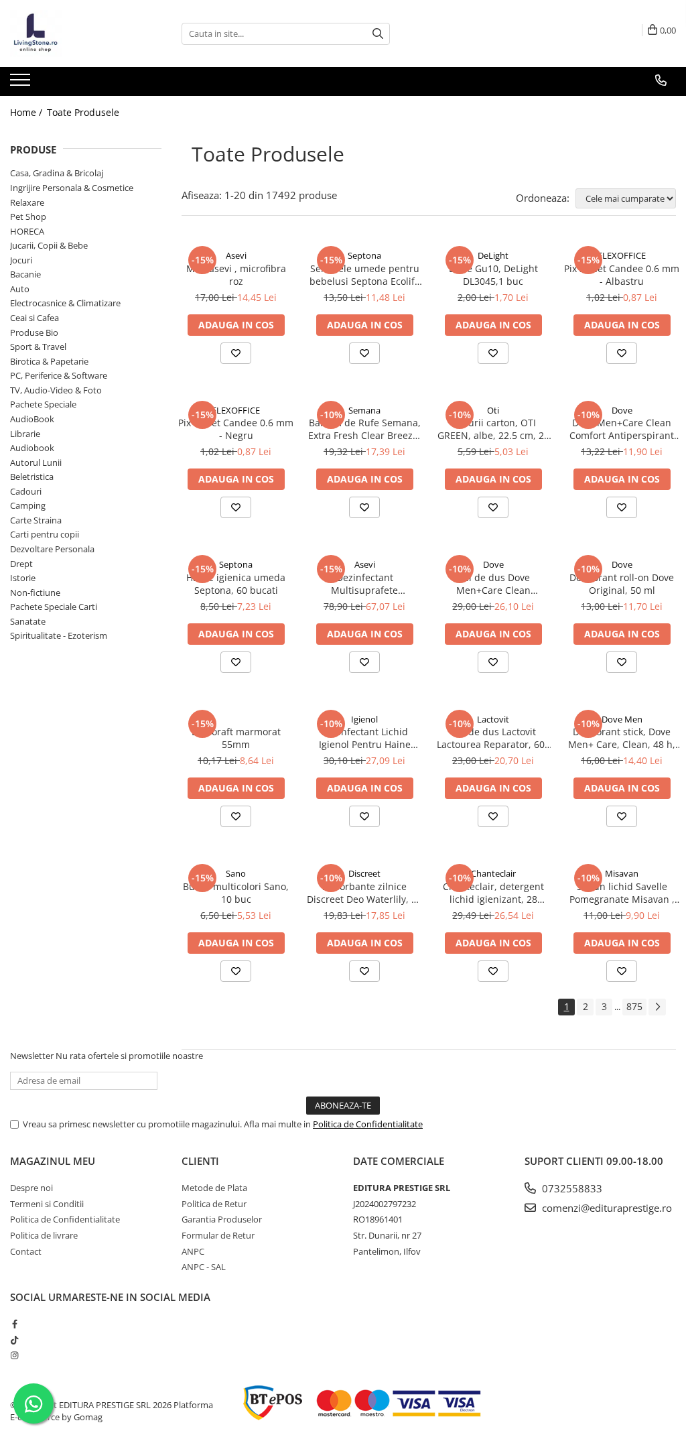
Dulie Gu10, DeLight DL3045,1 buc (493, 275)
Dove (622, 410)
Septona (364, 255)
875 (634, 1006)
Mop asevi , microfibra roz (236, 275)
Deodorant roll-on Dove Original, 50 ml (621, 584)
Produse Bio (34, 332)
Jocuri (21, 260)
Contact (26, 1251)
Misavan (621, 873)
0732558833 (570, 1188)
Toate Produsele (83, 112)
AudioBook (32, 419)
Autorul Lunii (36, 462)
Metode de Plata (214, 1188)
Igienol (364, 719)
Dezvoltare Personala (52, 549)
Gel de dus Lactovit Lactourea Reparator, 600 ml (493, 738)
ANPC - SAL (204, 1267)
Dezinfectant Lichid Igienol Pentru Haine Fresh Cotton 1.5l (365, 738)
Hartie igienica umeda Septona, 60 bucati (235, 584)
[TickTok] (14, 1340)
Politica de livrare (44, 1235)
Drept (21, 564)
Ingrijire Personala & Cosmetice (71, 188)
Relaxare (27, 202)
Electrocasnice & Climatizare (65, 303)
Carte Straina (36, 520)
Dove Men (622, 719)
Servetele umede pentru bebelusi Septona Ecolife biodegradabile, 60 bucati (364, 275)
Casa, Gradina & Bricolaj (56, 173)
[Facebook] (14, 1324)
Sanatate (28, 621)
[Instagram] (14, 1355)
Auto (19, 289)
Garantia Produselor (222, 1219)
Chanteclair (493, 873)
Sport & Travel (38, 346)
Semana (364, 410)
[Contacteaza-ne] (661, 80)
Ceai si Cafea (34, 318)
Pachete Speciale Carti (53, 607)
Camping (28, 505)
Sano (236, 873)
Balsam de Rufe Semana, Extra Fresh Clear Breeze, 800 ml (364, 429)
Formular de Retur (218, 1235)
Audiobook (32, 448)
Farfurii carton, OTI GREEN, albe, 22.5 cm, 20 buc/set (493, 429)
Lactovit (493, 719)
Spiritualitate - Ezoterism (58, 635)
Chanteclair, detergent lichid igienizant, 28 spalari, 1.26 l (493, 892)
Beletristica (32, 477)
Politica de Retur (214, 1204)
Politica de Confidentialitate (368, 1124)
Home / (27, 112)
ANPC (193, 1251)
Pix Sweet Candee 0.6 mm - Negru (235, 429)
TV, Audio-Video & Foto (56, 390)
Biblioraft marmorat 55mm (236, 738)
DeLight (493, 255)
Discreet (364, 873)
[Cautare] (378, 34)
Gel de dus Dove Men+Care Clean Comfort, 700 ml (493, 584)
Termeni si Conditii (47, 1204)
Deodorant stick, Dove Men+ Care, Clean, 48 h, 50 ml (621, 738)
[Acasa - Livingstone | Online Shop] (77, 33)
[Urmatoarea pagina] (657, 1007)
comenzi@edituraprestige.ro (605, 1207)
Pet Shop (28, 216)
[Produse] (21, 84)
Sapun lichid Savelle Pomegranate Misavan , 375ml (622, 892)
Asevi (236, 255)
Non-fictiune (35, 592)
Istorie (23, 578)
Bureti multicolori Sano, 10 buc (236, 892)
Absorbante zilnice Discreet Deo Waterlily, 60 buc (364, 892)
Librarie (25, 434)
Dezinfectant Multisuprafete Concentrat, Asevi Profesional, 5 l (365, 584)
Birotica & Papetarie (49, 361)
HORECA (27, 231)
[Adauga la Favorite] (235, 353)
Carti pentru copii (44, 534)
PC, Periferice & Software (58, 375)
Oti (493, 410)
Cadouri (26, 491)
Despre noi (31, 1188)
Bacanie (25, 274)
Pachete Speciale (43, 404)
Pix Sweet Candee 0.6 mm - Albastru (621, 275)
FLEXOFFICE (622, 255)
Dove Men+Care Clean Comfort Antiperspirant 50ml (621, 429)
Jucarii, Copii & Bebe (49, 245)
